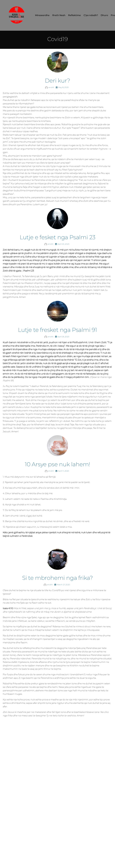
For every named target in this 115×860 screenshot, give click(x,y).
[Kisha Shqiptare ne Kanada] (17, 15)
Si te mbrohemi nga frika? (57, 577)
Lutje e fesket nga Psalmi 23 (57, 237)
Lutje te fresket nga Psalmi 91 (57, 329)
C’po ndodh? (91, 15)
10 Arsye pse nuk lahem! (57, 464)
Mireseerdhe (42, 15)
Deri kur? (57, 80)
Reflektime (74, 15)
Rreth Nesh (58, 15)
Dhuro (104, 15)
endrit (51, 87)
